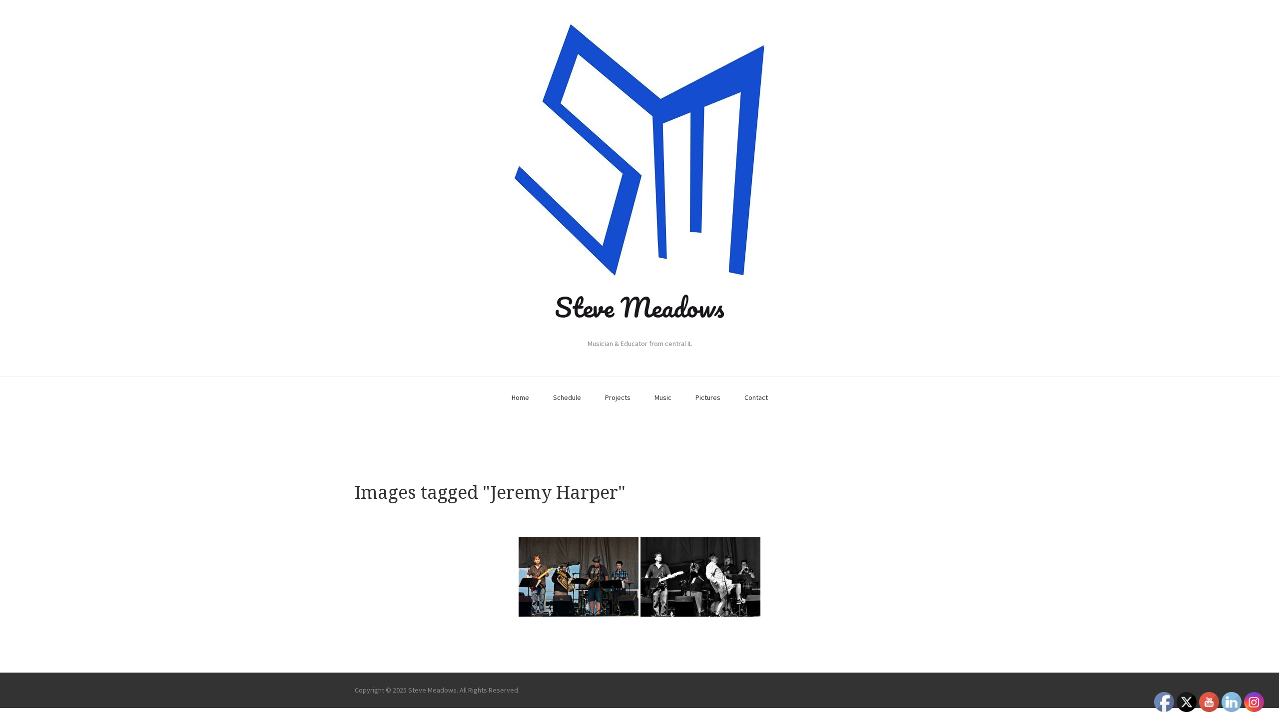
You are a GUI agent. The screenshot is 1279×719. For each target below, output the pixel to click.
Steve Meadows (639, 307)
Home (520, 397)
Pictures (707, 397)
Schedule (567, 397)
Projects (618, 397)
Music (662, 397)
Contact (756, 397)
